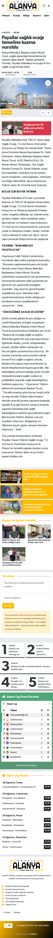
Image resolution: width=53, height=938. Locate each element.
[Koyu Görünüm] (49, 6)
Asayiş (16, 15)
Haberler (6, 33)
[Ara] (44, 6)
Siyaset (37, 15)
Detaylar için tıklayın (26, 765)
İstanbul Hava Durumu (15, 889)
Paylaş (8, 112)
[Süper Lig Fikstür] (49, 775)
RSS (9, 925)
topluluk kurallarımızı (27, 615)
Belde (16, 33)
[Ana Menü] (3, 6)
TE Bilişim (33, 934)
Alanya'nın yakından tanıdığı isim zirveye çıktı (15, 651)
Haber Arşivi (11, 905)
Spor (46, 15)
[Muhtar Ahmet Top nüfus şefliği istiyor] (13, 531)
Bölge (26, 15)
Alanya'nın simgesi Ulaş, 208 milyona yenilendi (44, 684)
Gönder (8, 606)
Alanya (6, 15)
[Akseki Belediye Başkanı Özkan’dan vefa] (39, 531)
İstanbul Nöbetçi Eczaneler (17, 886)
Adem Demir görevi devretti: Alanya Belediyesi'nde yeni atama (44, 651)
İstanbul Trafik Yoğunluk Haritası (20, 892)
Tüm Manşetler (12, 899)
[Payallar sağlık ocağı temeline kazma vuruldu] (26, 93)
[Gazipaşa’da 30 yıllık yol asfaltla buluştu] (13, 554)
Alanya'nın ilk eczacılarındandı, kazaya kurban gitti (30, 668)
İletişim (17, 912)
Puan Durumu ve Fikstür (16, 895)
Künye (7, 912)
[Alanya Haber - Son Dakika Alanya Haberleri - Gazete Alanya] (23, 6)
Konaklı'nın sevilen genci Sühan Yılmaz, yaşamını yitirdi (17, 684)
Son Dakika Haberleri (15, 902)
